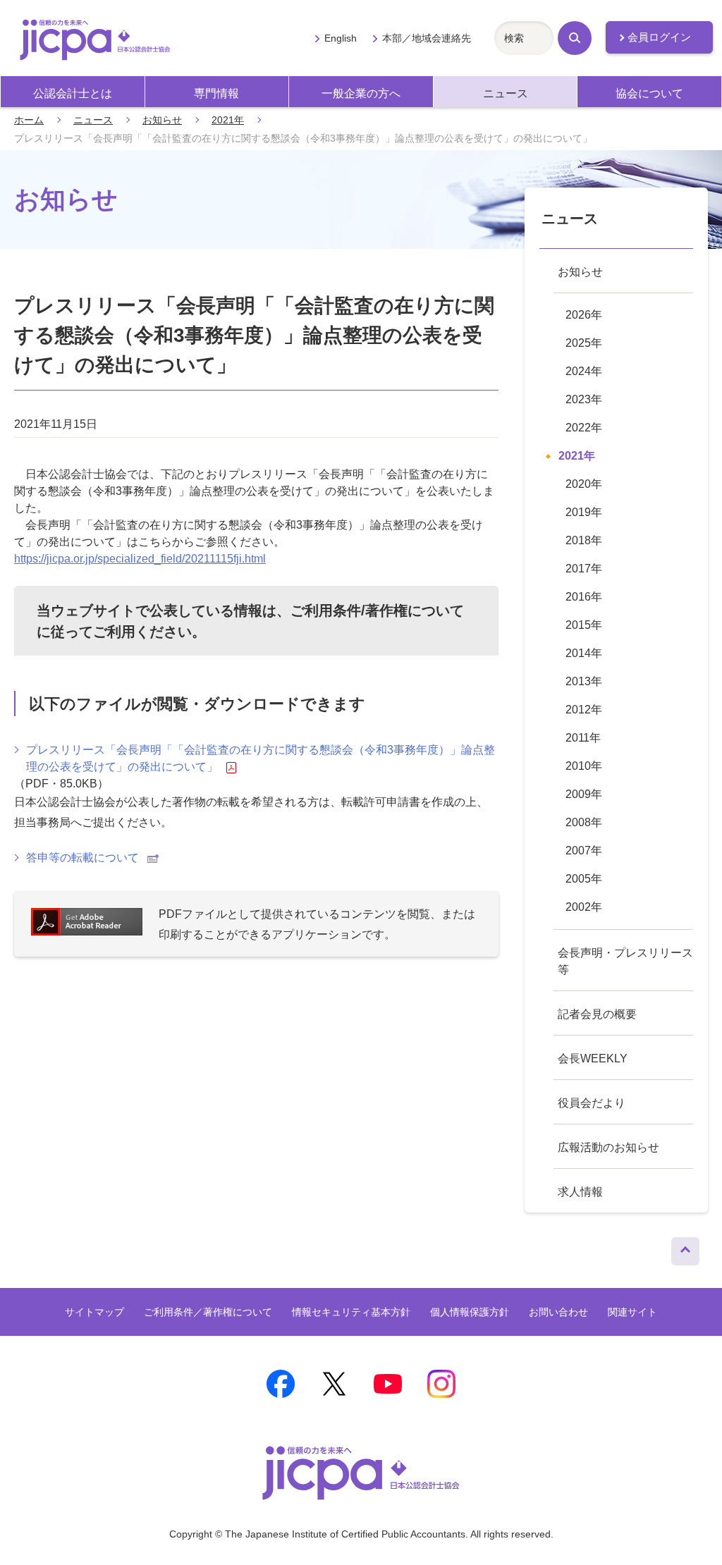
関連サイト (632, 1312)
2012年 (583, 710)
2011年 (583, 738)
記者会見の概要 (597, 1014)
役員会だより (591, 1103)
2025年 (583, 343)
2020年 (583, 484)
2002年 (583, 907)
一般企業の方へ (361, 93)
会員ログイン (659, 37)
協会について (649, 93)
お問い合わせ (558, 1312)
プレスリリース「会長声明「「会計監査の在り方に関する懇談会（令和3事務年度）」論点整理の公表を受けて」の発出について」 (260, 758)
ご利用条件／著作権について (208, 1312)
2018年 (583, 540)
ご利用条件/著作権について (377, 610)
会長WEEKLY (593, 1058)
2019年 (583, 512)
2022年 (583, 428)
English (340, 38)
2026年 (583, 315)
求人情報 (580, 1192)
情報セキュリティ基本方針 (351, 1312)
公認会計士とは (72, 93)
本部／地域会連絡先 (426, 38)
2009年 (583, 794)
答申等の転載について (82, 858)
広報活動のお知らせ (608, 1147)
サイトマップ (94, 1312)
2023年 (583, 399)
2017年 (583, 569)
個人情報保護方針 (469, 1312)
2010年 (583, 766)
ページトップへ (685, 1248)
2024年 (583, 371)
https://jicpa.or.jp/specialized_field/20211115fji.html (140, 559)
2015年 (583, 625)
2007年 (583, 851)
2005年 (583, 879)
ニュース (505, 93)
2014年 (583, 653)
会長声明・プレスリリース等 (625, 961)
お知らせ (162, 119)
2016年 (583, 597)
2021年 (228, 119)
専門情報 (216, 93)
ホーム (29, 119)
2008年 (583, 822)
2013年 (583, 681)
